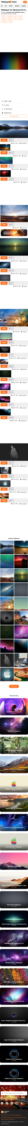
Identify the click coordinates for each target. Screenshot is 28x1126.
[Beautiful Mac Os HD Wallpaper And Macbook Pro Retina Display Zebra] (21, 632)
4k (1, 6)
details (3, 19)
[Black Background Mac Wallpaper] (7, 618)
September (4, 1099)
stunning (4, 21)
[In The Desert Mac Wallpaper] (21, 547)
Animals (17, 6)
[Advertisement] (14, 37)
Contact (11, 1115)
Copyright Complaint (6, 1117)
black (10, 21)
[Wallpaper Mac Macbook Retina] (21, 618)
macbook (9, 16)
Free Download (14, 116)
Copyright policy (17, 1117)
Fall (13, 1099)
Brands (24, 6)
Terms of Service (9, 1119)
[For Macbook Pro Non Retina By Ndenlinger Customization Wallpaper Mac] (7, 674)
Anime (11, 6)
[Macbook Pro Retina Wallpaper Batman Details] (7, 660)
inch (15, 19)
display (10, 19)
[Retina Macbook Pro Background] (21, 674)
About (2, 1115)
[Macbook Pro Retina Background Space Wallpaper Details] (7, 646)
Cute (22, 1097)
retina (3, 16)
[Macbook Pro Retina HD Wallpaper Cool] (21, 660)
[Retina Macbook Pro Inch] (21, 575)
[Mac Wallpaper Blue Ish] (21, 590)
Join (25, 2)
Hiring (15, 1115)
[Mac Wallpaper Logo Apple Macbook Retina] (7, 632)
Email (19, 1115)
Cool (19, 1097)
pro (16, 16)
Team (6, 1115)
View (4, 140)
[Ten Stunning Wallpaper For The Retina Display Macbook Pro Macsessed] (21, 561)
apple (20, 19)
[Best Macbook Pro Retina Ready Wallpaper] (7, 590)
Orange (9, 1099)
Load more (14, 686)
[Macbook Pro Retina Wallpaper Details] (7, 547)
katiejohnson (7, 113)
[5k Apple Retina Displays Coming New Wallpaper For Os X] (7, 561)
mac (20, 16)
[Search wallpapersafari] (3, 1093)
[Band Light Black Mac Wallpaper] (21, 646)
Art (6, 6)
